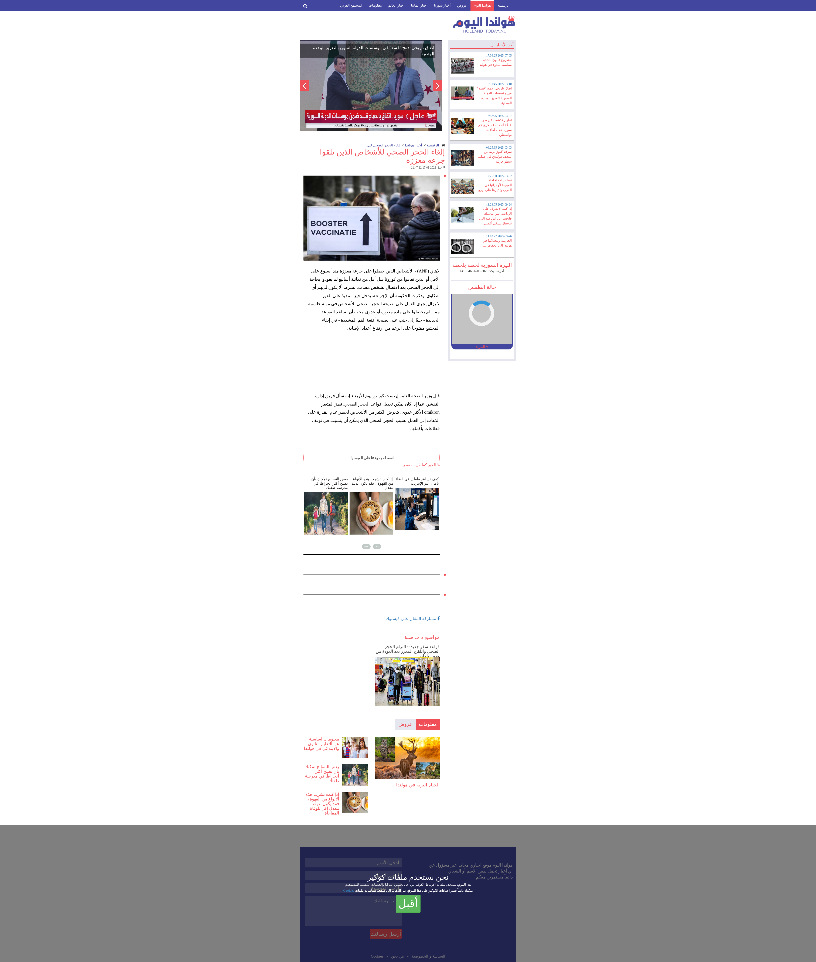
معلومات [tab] (428, 724)
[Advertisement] (373, 362)
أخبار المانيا (419, 5)
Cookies (348, 890)
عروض (462, 5)
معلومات (375, 5)
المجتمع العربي (351, 5)
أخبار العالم (396, 5)
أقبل (408, 904)
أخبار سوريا (442, 5)
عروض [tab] (405, 724)
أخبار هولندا (413, 145)
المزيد (481, 347)
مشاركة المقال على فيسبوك (411, 618)
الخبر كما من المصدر (420, 465)
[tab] (481, 64)
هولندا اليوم (482, 5)
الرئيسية (503, 5)
